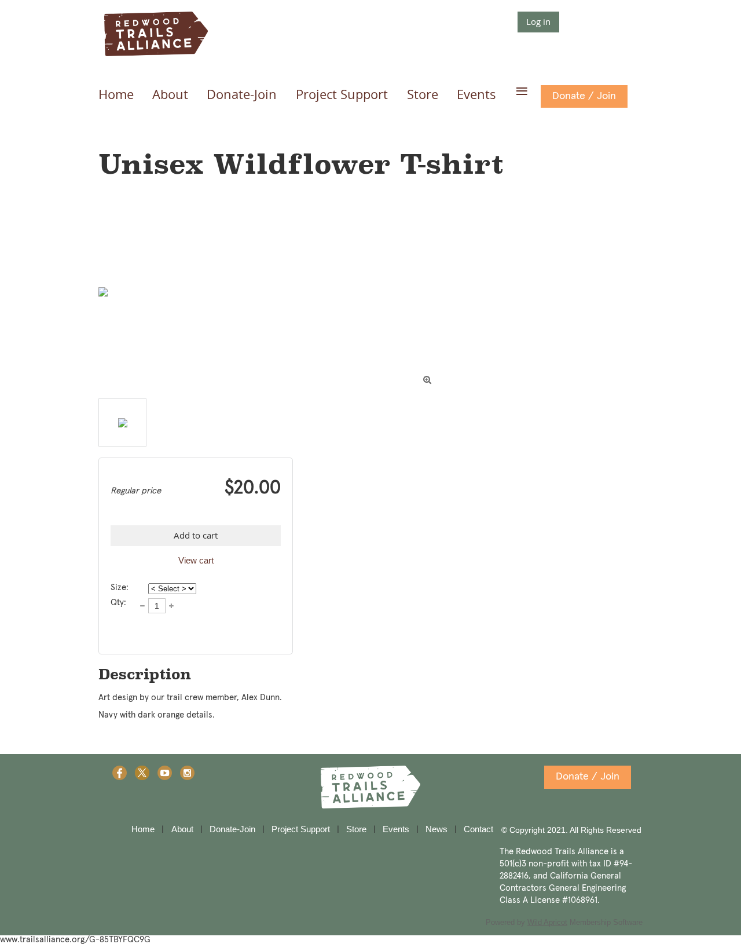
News (436, 829)
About (182, 829)
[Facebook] (119, 773)
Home (143, 829)
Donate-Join (232, 829)
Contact (478, 829)
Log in (538, 21)
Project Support (301, 829)
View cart (196, 560)
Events (396, 829)
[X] (142, 773)
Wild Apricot (547, 922)
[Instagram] (187, 773)
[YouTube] (164, 773)
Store (356, 829)
